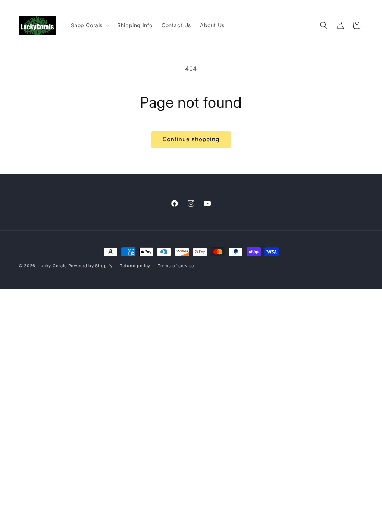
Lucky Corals (52, 265)
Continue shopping (191, 139)
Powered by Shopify (90, 265)
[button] (89, 25)
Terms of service (176, 265)
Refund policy (135, 265)
